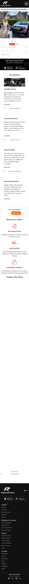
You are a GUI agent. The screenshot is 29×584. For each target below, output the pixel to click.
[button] (26, 4)
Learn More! (14, 471)
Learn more (7, 104)
